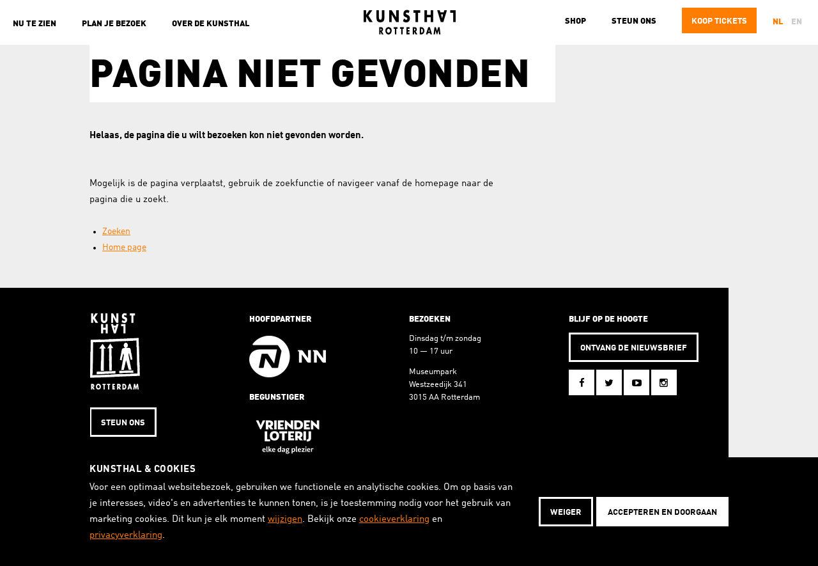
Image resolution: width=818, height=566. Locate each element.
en (796, 22)
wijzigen (285, 519)
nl (778, 22)
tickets (719, 21)
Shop (575, 21)
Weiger (566, 512)
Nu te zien (34, 24)
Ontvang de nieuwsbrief (633, 348)
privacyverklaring (125, 535)
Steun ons (634, 21)
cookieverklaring (394, 519)
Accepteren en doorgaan (662, 512)
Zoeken (116, 231)
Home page (124, 247)
